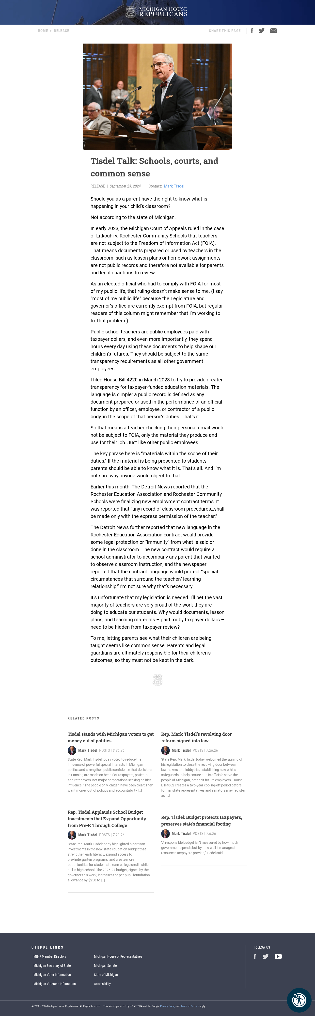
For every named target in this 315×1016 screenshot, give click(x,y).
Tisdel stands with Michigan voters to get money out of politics (111, 737)
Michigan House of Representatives (118, 956)
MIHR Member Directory (49, 956)
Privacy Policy (168, 1006)
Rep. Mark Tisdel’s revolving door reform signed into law (196, 737)
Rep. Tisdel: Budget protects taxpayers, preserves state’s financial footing (201, 820)
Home (43, 31)
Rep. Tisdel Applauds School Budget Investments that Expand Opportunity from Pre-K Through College (107, 818)
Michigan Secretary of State (52, 966)
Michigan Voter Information (52, 975)
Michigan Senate (105, 966)
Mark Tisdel (174, 186)
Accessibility (102, 984)
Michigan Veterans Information (54, 984)
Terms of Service (190, 1006)
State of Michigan (106, 975)
